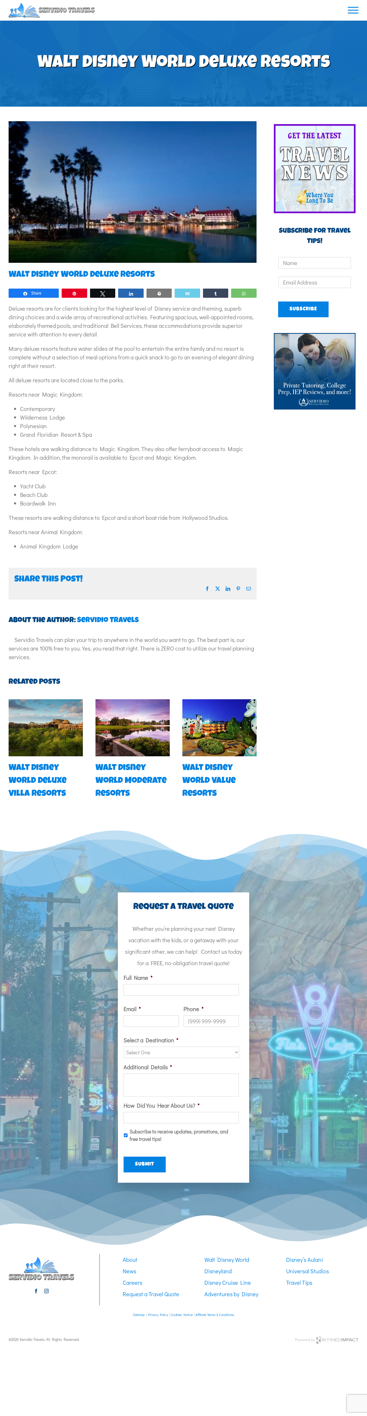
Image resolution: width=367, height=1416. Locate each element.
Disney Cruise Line (227, 1282)
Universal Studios (307, 1271)
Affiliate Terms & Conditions (215, 1314)
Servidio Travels (108, 620)
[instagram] (46, 1291)
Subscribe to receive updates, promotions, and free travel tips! (179, 1135)
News (129, 1271)
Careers (132, 1282)
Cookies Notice (182, 1314)
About (130, 1259)
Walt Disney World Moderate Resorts (131, 781)
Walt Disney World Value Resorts (209, 781)
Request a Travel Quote (151, 1294)
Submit (144, 1164)
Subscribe (303, 309)
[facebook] (36, 1291)
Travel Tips (299, 1282)
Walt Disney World (226, 1259)
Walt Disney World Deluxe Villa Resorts (38, 781)
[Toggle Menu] (353, 10)
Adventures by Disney (231, 1294)
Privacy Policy (158, 1314)
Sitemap (139, 1314)
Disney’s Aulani (304, 1259)
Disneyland (218, 1271)
